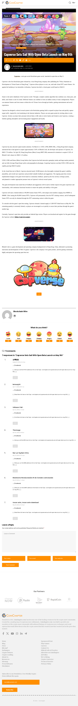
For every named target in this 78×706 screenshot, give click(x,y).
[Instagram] (17, 633)
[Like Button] (39, 294)
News (4, 641)
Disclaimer (6, 666)
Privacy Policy (46, 664)
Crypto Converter (47, 659)
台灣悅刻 (16, 360)
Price (4, 646)
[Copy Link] (23, 60)
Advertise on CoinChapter (50, 652)
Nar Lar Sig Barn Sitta (21, 453)
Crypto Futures (7, 652)
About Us (5, 657)
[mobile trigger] (3, 2)
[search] (69, 2)
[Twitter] (7, 633)
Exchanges (6, 650)
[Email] (20, 60)
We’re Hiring (45, 657)
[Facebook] (3, 633)
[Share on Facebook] (13, 60)
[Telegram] (25, 633)
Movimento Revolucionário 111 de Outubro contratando (33, 478)
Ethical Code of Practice (49, 650)
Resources (5, 659)
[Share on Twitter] (17, 60)
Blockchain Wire (24, 44)
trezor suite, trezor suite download (26, 502)
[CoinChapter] (16, 2)
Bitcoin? (5, 648)
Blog (3, 643)
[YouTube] (12, 633)
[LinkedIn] (21, 633)
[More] (29, 60)
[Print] (26, 60)
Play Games (45, 643)
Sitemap (5, 661)
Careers (44, 646)
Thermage (16, 430)
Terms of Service (47, 661)
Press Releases (13, 44)
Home (5, 44)
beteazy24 (16, 384)
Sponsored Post (47, 641)
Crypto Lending (7, 655)
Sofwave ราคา (18, 407)
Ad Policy (44, 655)
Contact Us (45, 648)
